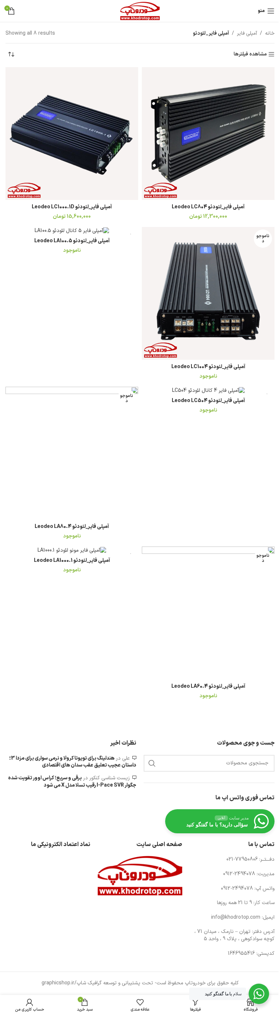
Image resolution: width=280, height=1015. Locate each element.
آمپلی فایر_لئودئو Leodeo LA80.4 (72, 526)
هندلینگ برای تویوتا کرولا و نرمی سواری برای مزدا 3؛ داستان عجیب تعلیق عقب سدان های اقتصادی (72, 762)
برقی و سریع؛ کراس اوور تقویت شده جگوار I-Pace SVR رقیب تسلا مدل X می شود (72, 781)
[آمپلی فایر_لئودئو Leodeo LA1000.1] (71, 550)
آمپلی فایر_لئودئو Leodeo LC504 (208, 401)
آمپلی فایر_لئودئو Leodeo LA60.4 (208, 686)
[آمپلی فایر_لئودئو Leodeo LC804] (208, 133)
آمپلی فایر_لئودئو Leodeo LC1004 (208, 367)
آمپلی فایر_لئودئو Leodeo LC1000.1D (72, 207)
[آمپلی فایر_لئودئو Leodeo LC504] (208, 390)
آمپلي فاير (247, 33)
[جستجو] (152, 763)
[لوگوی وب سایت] (140, 11)
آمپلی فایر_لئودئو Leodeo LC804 (208, 207)
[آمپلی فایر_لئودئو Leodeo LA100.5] (71, 230)
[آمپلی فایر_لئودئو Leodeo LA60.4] (208, 613)
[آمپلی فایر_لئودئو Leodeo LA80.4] (71, 453)
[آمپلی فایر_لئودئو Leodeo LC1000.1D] (71, 133)
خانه (270, 33)
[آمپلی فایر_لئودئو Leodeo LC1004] (208, 293)
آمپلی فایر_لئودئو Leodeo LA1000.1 (72, 560)
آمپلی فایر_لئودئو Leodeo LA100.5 (72, 241)
